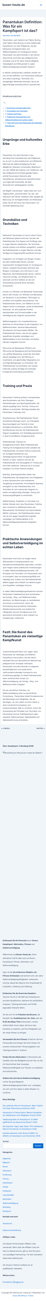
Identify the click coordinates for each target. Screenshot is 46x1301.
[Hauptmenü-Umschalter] (41, 5)
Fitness (6, 1179)
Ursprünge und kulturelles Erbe (18, 108)
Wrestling (7, 1207)
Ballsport (6, 1162)
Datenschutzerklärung (12, 1230)
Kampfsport (8, 1183)
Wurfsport (7, 1211)
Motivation (7, 1199)
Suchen (6, 1141)
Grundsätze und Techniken (17, 111)
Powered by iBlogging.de (13, 1282)
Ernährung (7, 1175)
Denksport (7, 1171)
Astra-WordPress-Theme (23, 1296)
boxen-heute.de (13, 5)
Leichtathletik (8, 1195)
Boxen (5, 1166)
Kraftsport (7, 1191)
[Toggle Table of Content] (4, 103)
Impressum (7, 1223)
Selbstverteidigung (10, 1203)
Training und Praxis (14, 114)
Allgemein (7, 1158)
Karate (5, 1187)
